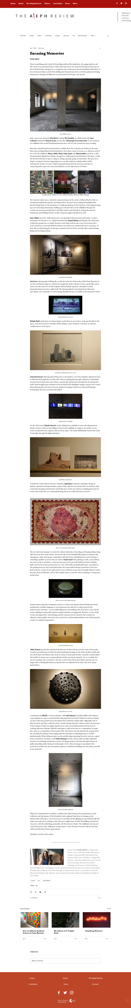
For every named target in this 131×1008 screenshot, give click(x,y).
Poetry (32, 35)
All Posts (23, 35)
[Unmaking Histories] (96, 920)
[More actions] (100, 48)
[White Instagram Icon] (126, 3)
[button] (108, 35)
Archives (66, 35)
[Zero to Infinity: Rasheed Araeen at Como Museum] (34, 920)
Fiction (39, 35)
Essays (57, 35)
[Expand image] (41, 182)
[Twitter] (121, 3)
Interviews (48, 35)
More (92, 35)
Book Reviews (82, 35)
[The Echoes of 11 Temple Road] (65, 920)
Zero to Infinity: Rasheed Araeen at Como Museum (33, 932)
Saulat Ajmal (46, 880)
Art (74, 35)
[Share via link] (45, 892)
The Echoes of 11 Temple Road (64, 932)
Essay (33, 880)
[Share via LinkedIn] (40, 892)
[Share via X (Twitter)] (36, 892)
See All (109, 908)
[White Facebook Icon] (58, 992)
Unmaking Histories (93, 931)
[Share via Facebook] (31, 892)
